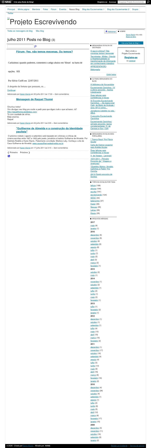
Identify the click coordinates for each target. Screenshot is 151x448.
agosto (93, 247)
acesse (132, 60)
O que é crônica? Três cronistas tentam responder (102, 52)
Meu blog (40, 30)
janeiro (93, 228)
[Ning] (6, 2)
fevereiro (94, 265)
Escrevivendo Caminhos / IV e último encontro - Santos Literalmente (103, 89)
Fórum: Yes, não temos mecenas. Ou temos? (44, 51)
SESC (93, 197)
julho (93, 250)
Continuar (11, 90)
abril (92, 259)
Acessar (112, 2)
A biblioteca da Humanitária (102, 84)
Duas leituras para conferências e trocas (100, 96)
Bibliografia (95, 69)
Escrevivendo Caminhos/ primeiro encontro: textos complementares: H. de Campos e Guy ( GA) (101, 125)
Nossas (94, 207)
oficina (93, 188)
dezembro (95, 234)
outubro (94, 241)
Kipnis (93, 213)
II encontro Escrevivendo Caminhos (101, 117)
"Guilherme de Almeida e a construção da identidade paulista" (49, 129)
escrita (93, 191)
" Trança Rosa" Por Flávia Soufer (102, 140)
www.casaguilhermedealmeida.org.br (47, 143)
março (93, 262)
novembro (95, 238)
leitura (93, 185)
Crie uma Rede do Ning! (24, 2)
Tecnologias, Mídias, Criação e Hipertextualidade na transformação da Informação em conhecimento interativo (103, 60)
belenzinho (95, 200)
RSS (9, 156)
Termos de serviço (137, 445)
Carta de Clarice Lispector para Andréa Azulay (102, 146)
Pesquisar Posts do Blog (35, 46)
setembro (95, 244)
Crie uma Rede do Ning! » (131, 43)
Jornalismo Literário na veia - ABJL (103, 111)
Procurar (148, 2)
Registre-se (102, 2)
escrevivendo (96, 194)
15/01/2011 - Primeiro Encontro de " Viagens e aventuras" (101, 161)
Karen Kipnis (25, 94)
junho (93, 253)
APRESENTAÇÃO (98, 66)
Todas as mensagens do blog (19, 30)
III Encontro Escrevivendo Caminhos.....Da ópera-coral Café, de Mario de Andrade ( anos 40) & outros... (103, 104)
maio (93, 225)
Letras (93, 210)
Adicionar (112, 31)
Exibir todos (111, 74)
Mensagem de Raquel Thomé (34, 99)
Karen (93, 203)
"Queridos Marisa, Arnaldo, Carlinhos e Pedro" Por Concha (102, 168)
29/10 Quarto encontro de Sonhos (101, 175)
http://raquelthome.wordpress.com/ (22, 111)
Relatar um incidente (119, 445)
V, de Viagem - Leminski (101, 155)
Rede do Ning (131, 36)
